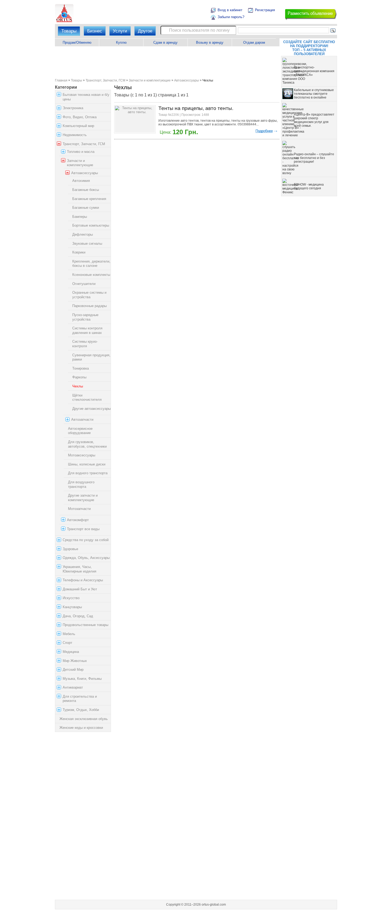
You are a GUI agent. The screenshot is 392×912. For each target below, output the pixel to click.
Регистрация (265, 10)
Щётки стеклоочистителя (87, 397)
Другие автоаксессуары (91, 409)
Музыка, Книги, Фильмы (82, 679)
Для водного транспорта (87, 473)
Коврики (78, 252)
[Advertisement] (167, 62)
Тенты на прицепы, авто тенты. (195, 108)
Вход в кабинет (230, 10)
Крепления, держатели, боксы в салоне (91, 263)
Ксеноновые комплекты (91, 275)
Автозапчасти (82, 420)
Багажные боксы (85, 190)
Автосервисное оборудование (80, 431)
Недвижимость (75, 135)
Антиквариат (73, 687)
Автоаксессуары (186, 80)
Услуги (120, 31)
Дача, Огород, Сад (78, 616)
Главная (61, 80)
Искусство (71, 598)
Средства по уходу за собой (86, 540)
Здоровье (70, 549)
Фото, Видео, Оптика (80, 117)
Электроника (73, 108)
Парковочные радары (89, 306)
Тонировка (80, 368)
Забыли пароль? (231, 17)
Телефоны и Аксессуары (83, 580)
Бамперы (79, 217)
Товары (69, 31)
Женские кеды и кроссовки (81, 728)
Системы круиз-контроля (85, 344)
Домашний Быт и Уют (80, 589)
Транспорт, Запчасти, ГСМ (105, 80)
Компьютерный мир (78, 126)
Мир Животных (75, 661)
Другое (145, 31)
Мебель (69, 634)
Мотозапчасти (79, 509)
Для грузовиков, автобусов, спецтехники (87, 444)
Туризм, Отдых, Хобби (81, 710)
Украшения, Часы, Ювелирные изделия (79, 569)
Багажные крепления (89, 199)
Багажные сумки (85, 208)
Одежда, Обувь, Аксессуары (86, 558)
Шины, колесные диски (86, 464)
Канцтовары (72, 607)
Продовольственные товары (85, 625)
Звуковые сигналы (87, 244)
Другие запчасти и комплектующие (83, 497)
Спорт (67, 643)
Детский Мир (73, 670)
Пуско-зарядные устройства (85, 317)
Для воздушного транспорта (81, 484)
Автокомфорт (78, 520)
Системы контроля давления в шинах (87, 330)
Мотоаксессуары (81, 455)
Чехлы (77, 386)
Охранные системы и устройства (89, 295)
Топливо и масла (80, 152)
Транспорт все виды (83, 529)
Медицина (71, 652)
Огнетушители (83, 284)
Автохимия (81, 181)
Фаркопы (79, 377)
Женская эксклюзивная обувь (83, 719)
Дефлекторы (82, 234)
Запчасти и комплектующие (150, 80)
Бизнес (94, 31)
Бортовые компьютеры (90, 226)
